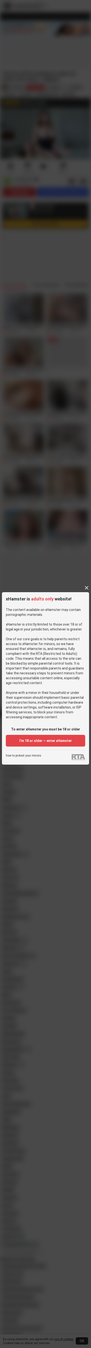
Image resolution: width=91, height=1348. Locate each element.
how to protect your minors (23, 755)
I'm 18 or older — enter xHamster (45, 741)
